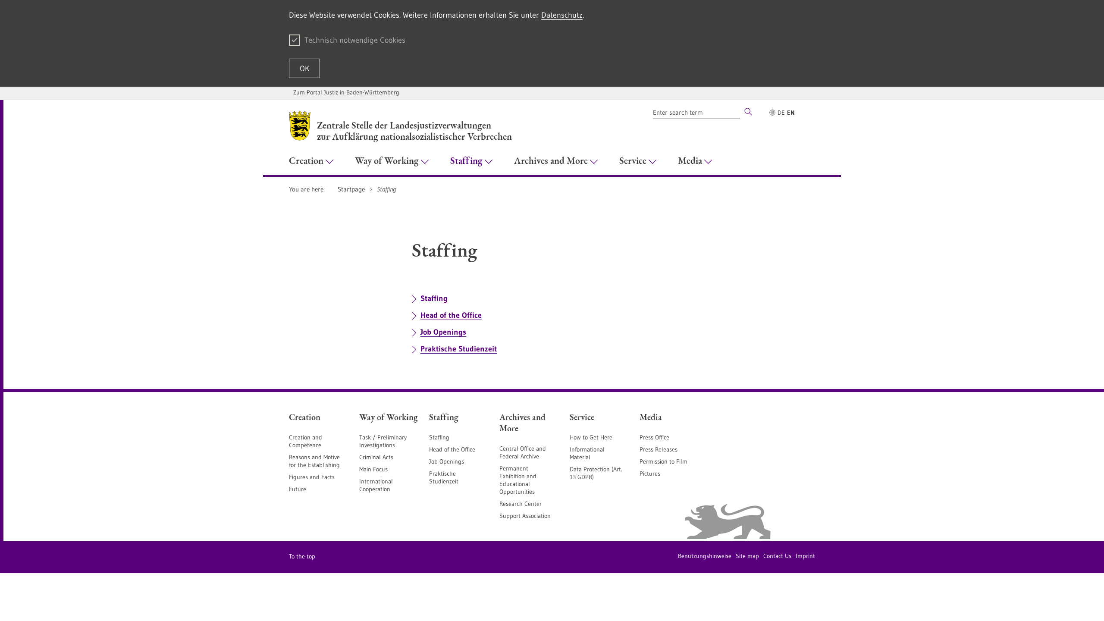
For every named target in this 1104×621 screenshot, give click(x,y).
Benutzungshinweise (704, 556)
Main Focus (373, 469)
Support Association (525, 516)
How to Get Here (591, 437)
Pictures (650, 473)
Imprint (805, 556)
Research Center (520, 504)
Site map (747, 556)
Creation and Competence (305, 441)
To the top (302, 556)
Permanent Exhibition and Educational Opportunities (517, 480)
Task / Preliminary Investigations (383, 441)
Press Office (654, 437)
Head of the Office (451, 315)
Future (297, 489)
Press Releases (658, 449)
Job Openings (443, 332)
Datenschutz (562, 15)
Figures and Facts (312, 477)
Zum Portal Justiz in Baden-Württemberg (346, 92)
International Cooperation (376, 485)
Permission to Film (663, 461)
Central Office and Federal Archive (522, 452)
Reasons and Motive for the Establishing (314, 461)
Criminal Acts (376, 457)
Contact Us (777, 556)
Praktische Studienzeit (458, 349)
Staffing (434, 298)
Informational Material (587, 453)
